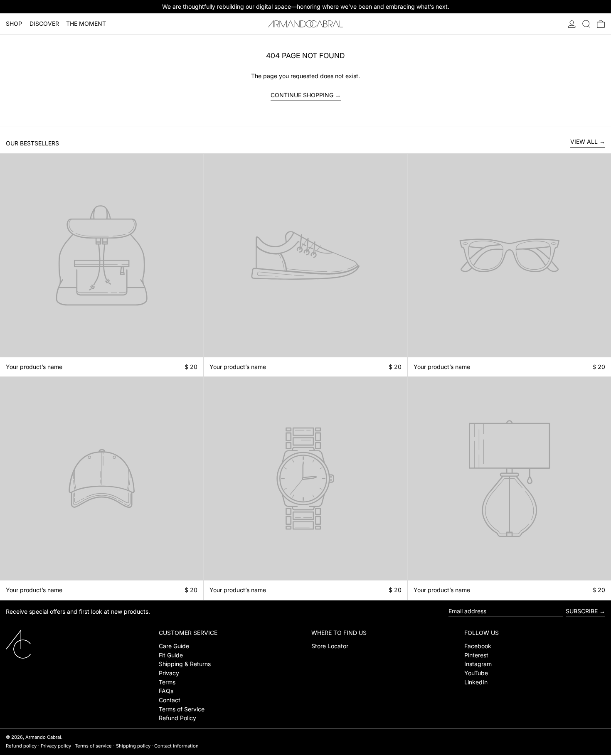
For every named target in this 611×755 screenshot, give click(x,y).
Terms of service (93, 746)
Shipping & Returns (185, 663)
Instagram (478, 663)
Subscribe (582, 611)
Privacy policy (56, 746)
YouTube (476, 672)
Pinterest (476, 655)
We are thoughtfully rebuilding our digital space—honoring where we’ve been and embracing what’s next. (305, 6)
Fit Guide (171, 655)
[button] (586, 24)
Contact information (176, 746)
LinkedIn (476, 682)
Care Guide (174, 645)
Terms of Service (181, 709)
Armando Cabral (43, 737)
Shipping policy (133, 746)
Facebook (477, 645)
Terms (167, 682)
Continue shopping (302, 94)
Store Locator (329, 645)
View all (584, 141)
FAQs (166, 690)
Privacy (169, 672)
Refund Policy (177, 717)
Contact (169, 699)
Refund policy (21, 746)
